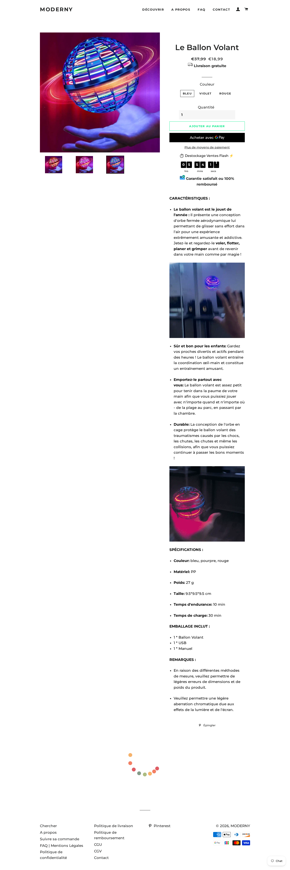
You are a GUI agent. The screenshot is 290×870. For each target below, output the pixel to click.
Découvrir (153, 9)
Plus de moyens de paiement (207, 147)
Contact (221, 9)
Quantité (206, 107)
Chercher (48, 826)
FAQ (201, 9)
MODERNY (56, 9)
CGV (98, 851)
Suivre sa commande (59, 839)
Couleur (207, 84)
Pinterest (161, 826)
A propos (180, 9)
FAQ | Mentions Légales (61, 845)
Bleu (187, 93)
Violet (205, 93)
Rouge (225, 93)
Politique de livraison (113, 826)
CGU (98, 844)
